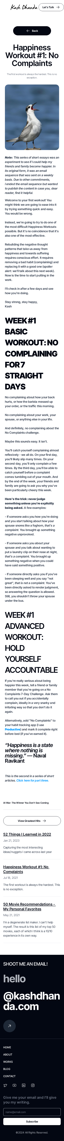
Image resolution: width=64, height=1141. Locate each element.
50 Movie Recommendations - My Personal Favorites (29, 906)
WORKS (8, 1061)
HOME (7, 1047)
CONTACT (9, 1076)
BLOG (6, 1069)
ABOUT (7, 1054)
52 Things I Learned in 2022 (27, 834)
